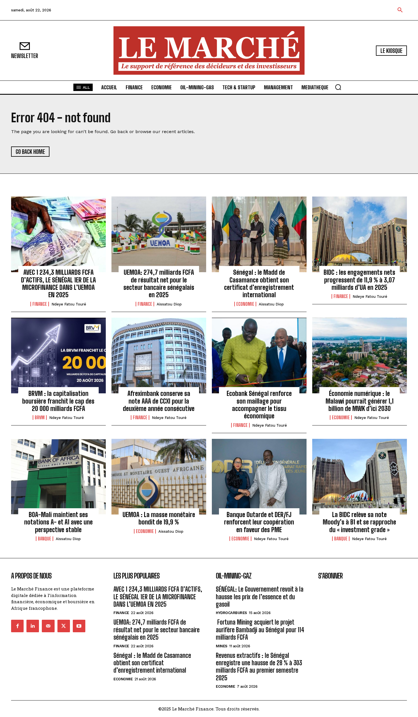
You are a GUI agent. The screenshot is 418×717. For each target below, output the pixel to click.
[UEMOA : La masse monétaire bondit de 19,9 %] (158, 476)
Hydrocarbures (231, 613)
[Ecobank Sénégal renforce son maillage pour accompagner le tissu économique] (259, 355)
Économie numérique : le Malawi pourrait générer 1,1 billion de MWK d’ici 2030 (360, 401)
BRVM (40, 417)
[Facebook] (17, 626)
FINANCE (39, 304)
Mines (221, 646)
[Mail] (48, 626)
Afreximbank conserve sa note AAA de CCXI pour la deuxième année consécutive (158, 401)
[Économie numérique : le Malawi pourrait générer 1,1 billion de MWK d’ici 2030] (359, 355)
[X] (63, 626)
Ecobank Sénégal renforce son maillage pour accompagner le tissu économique (259, 405)
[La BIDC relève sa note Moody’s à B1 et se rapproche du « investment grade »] (359, 476)
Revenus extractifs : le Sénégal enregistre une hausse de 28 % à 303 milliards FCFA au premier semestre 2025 (259, 667)
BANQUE (44, 538)
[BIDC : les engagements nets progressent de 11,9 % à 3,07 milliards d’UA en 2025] (359, 234)
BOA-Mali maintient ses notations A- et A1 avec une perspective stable (58, 522)
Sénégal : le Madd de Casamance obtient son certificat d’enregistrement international (259, 283)
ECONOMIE (245, 304)
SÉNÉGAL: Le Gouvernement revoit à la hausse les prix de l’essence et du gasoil (259, 596)
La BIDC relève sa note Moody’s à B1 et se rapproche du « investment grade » (359, 522)
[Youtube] (79, 626)
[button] (400, 10)
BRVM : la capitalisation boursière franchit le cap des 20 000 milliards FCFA (58, 401)
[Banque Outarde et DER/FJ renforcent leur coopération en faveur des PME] (259, 476)
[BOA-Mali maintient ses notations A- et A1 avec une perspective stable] (58, 476)
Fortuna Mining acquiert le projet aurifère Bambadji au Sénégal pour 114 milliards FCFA (260, 629)
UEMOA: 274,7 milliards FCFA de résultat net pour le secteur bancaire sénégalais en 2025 (158, 283)
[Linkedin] (32, 626)
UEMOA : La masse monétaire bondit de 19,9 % (159, 518)
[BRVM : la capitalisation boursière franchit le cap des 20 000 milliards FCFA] (58, 355)
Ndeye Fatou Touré (68, 304)
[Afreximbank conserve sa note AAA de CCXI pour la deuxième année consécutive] (158, 355)
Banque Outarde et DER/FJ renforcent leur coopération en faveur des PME (259, 522)
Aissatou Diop (169, 304)
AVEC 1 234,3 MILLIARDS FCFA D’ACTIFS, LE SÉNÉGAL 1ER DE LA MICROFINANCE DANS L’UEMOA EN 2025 (58, 283)
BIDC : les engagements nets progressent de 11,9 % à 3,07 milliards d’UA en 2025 (359, 279)
